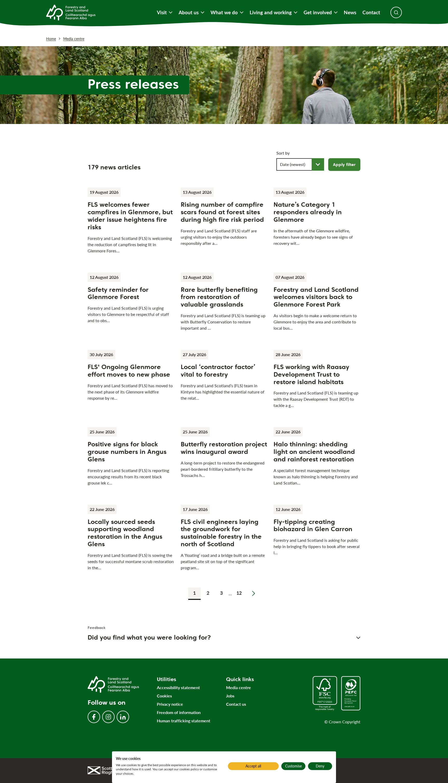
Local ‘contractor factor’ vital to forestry (218, 370)
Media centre (73, 39)
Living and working (271, 12)
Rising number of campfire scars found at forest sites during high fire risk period (222, 212)
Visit (162, 12)
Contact (371, 12)
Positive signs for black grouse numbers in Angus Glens (127, 451)
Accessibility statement (178, 687)
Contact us (236, 704)
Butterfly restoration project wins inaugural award (224, 447)
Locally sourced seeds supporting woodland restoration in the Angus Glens (125, 533)
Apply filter (344, 164)
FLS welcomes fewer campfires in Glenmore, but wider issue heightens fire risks (130, 216)
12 (239, 593)
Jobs (230, 695)
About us (189, 12)
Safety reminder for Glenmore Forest (118, 293)
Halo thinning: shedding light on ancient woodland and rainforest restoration (314, 451)
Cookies (164, 695)
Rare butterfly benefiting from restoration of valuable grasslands (219, 297)
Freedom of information (179, 712)
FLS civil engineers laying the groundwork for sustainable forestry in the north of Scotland (221, 533)
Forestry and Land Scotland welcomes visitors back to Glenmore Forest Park (316, 297)
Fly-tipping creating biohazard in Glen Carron (313, 525)
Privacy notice (170, 704)
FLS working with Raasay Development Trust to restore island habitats (311, 374)
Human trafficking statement (183, 720)
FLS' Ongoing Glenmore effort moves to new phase (129, 370)
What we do (224, 12)
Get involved (318, 12)
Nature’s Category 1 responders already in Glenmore (308, 212)
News (350, 12)
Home (51, 39)
